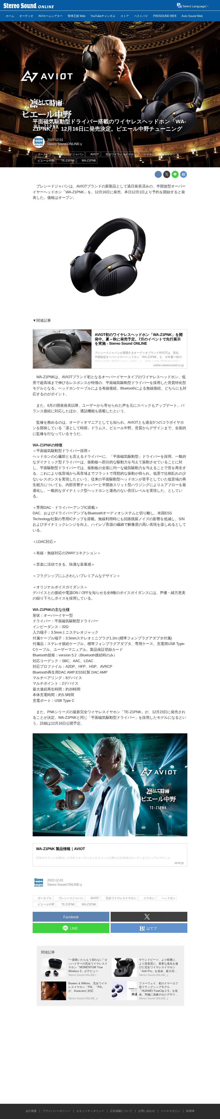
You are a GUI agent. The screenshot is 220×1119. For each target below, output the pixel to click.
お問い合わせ (146, 1111)
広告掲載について (121, 1111)
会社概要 (31, 1111)
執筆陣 (190, 1111)
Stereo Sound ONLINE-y (64, 144)
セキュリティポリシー (90, 1111)
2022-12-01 (55, 140)
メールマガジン (170, 1111)
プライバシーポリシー (56, 1111)
